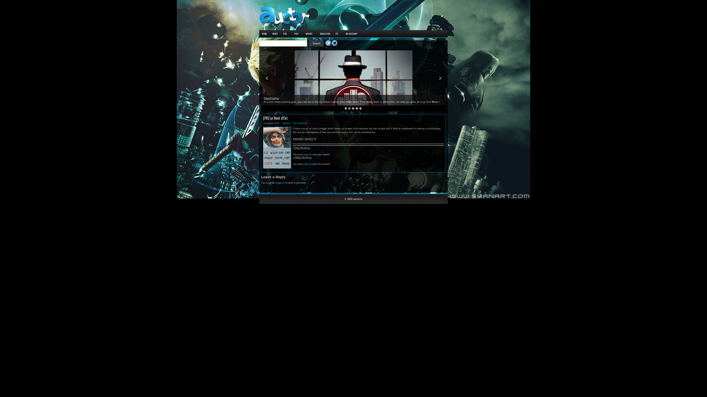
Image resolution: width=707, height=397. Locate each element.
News (275, 33)
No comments (300, 123)
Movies (309, 33)
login (306, 154)
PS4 (296, 33)
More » (374, 102)
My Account (352, 33)
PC (337, 33)
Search (316, 43)
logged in (280, 182)
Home (264, 33)
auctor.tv (357, 199)
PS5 (285, 33)
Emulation (325, 33)
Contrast (269, 95)
